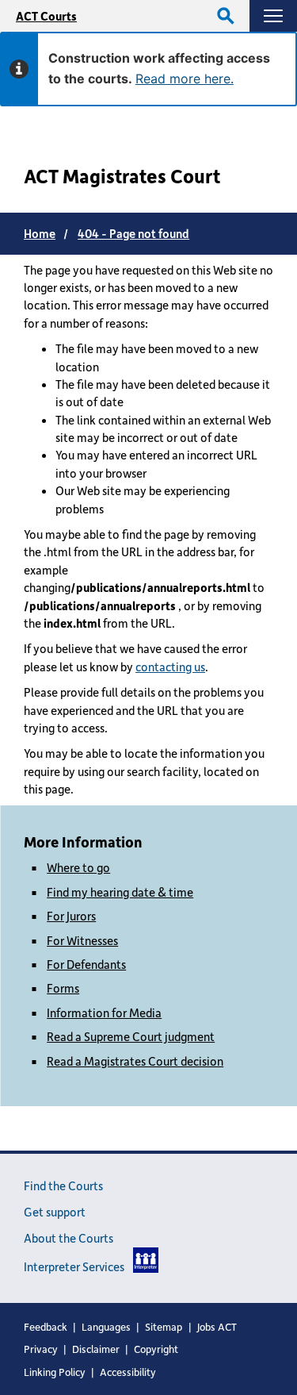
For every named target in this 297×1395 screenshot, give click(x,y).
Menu (273, 16)
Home (39, 233)
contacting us (170, 666)
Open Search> (225, 16)
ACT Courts (46, 16)
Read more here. (184, 78)
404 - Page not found (133, 233)
